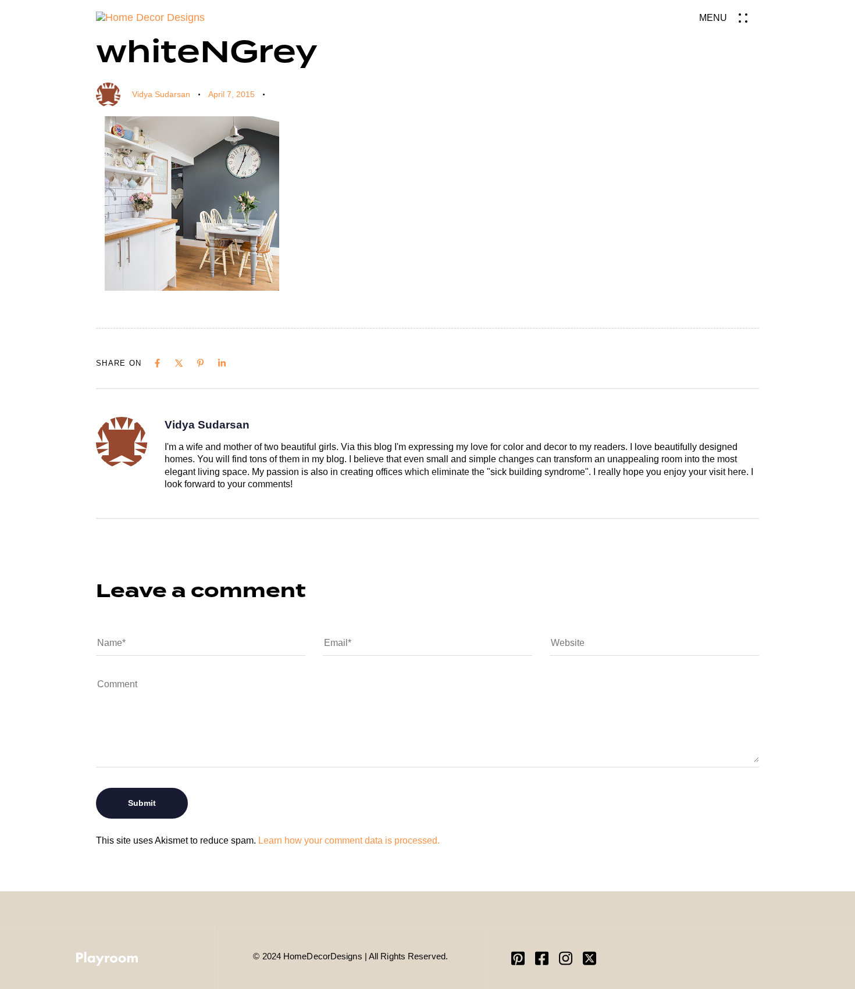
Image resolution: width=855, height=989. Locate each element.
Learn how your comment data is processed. (349, 840)
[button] (729, 18)
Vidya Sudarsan (161, 94)
